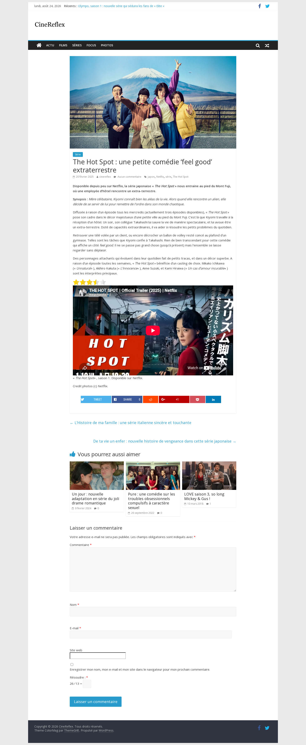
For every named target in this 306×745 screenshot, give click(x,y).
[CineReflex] (39, 45)
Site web (76, 650)
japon (151, 176)
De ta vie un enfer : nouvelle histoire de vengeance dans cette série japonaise (164, 441)
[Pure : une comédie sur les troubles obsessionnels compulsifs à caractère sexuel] (153, 464)
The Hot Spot (180, 176)
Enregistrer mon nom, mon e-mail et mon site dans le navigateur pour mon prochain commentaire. (140, 669)
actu (50, 45)
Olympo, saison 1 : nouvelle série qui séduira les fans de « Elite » (121, 6)
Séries (77, 45)
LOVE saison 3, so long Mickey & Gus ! (204, 496)
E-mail (75, 628)
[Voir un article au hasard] (267, 45)
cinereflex (105, 176)
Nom (74, 604)
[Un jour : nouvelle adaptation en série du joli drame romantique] (97, 464)
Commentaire (81, 545)
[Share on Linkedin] (213, 399)
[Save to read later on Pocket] (197, 399)
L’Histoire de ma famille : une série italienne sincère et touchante (130, 422)
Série (78, 154)
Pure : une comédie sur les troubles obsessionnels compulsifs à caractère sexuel (151, 501)
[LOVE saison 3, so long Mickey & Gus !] (209, 464)
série (168, 176)
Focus (91, 45)
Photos (107, 45)
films (63, 45)
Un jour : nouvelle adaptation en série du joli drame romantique (95, 498)
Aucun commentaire (129, 176)
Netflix (160, 176)
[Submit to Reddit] (150, 399)
